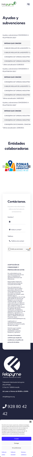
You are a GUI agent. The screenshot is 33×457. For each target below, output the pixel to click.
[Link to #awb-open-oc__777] (28, 4)
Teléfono (10, 236)
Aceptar (16, 438)
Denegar (16, 443)
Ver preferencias (16, 448)
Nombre (11, 217)
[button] (30, 422)
